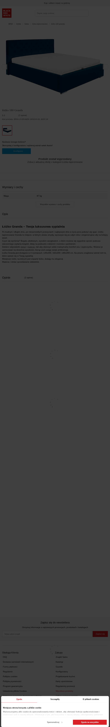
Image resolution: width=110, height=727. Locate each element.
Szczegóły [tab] (55, 699)
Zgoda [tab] (19, 699)
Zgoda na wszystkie (90, 722)
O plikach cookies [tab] (91, 699)
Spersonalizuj (53, 722)
